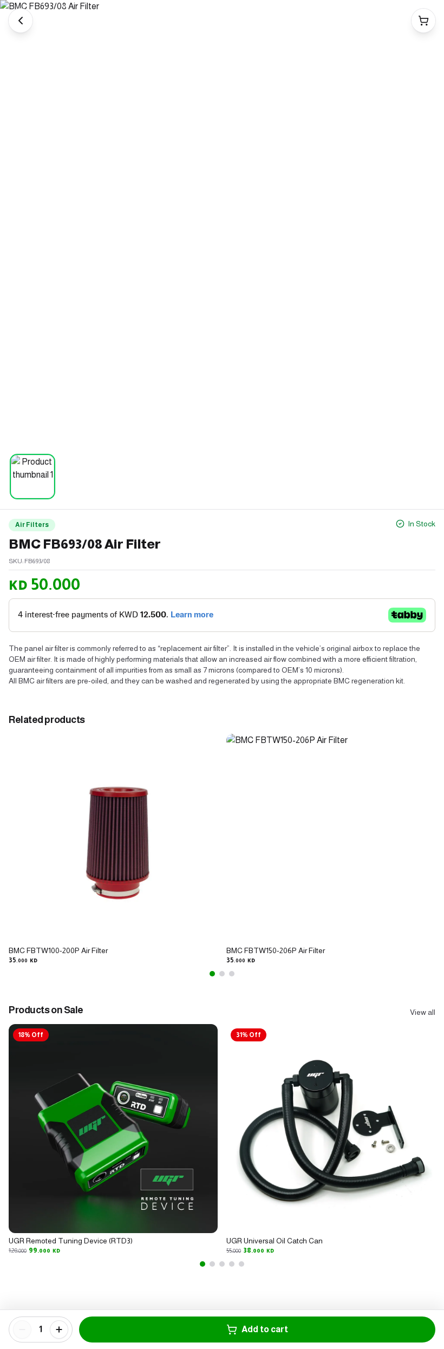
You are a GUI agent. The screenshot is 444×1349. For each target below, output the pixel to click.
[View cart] (423, 20)
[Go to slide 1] (212, 973)
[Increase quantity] (59, 1329)
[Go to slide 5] (241, 1264)
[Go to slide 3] (231, 973)
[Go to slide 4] (231, 1264)
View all (422, 1012)
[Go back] (20, 20)
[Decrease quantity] (22, 1329)
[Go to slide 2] (222, 973)
